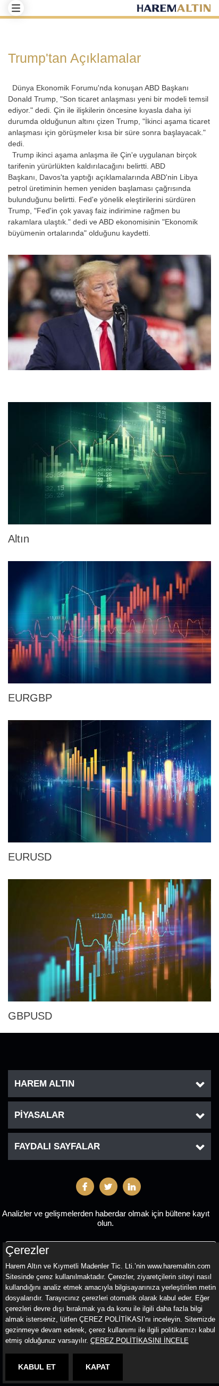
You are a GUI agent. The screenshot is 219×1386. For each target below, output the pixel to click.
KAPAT (98, 1367)
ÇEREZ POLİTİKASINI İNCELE (139, 1341)
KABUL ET (37, 1367)
